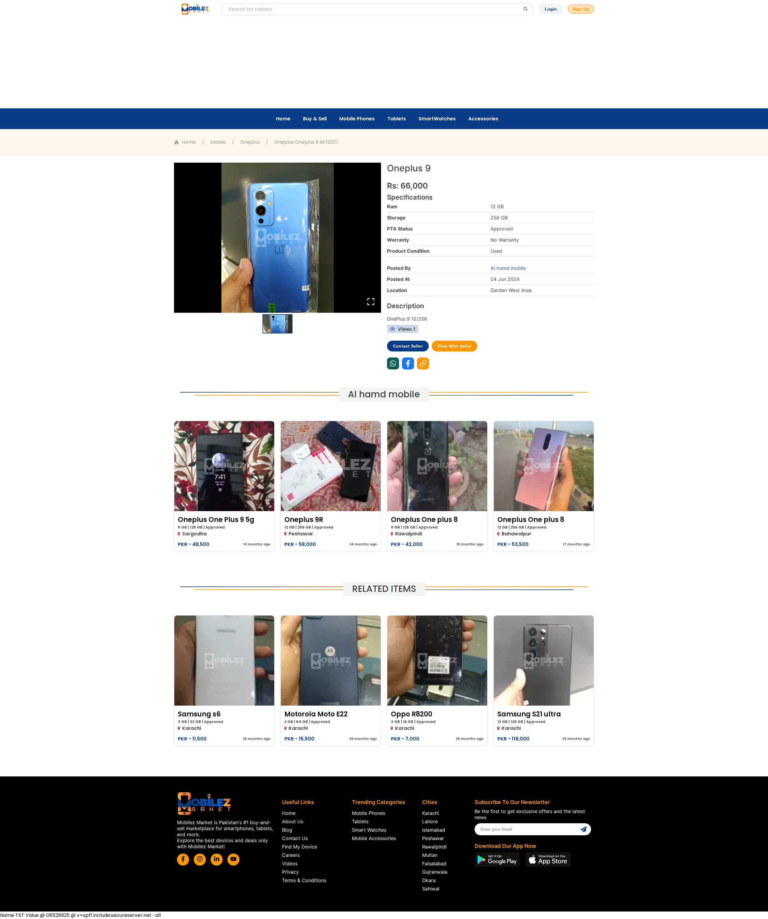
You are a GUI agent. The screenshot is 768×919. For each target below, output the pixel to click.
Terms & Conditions (304, 880)
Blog (287, 830)
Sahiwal (431, 889)
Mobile (218, 142)
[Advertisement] (384, 63)
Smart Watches (369, 830)
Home (283, 118)
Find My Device (299, 847)
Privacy (290, 872)
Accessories (483, 118)
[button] (277, 238)
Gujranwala (434, 872)
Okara (429, 880)
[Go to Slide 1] (277, 323)
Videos (290, 863)
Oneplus (250, 142)
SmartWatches (437, 118)
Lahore (430, 821)
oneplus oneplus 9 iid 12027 (306, 142)
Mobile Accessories (374, 838)
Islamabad (433, 830)
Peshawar (433, 838)
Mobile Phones (357, 118)
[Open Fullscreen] (371, 302)
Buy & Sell (315, 118)
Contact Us (295, 838)
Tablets (396, 118)
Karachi (430, 813)
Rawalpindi (434, 847)
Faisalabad (434, 863)
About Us (292, 821)
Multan (429, 855)
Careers (291, 855)
